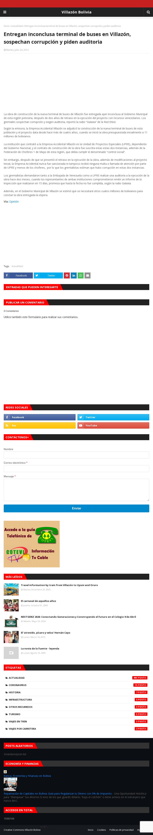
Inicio (6, 26)
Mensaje (9, 476)
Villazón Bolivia (77, 12)
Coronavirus (73, 685)
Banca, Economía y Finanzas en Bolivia (27, 776)
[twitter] (113, 417)
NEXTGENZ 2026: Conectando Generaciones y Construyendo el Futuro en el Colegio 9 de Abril (78, 616)
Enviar (76, 508)
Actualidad (17, 26)
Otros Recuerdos (73, 707)
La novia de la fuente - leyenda (40, 648)
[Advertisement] (76, 83)
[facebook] (40, 417)
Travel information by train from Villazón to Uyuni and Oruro (59, 585)
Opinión (14, 201)
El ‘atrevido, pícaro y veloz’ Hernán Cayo (45, 632)
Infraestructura (73, 699)
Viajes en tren (73, 721)
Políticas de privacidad (122, 829)
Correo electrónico (15, 462)
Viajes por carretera (73, 728)
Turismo (73, 714)
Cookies (101, 829)
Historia (73, 692)
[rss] (40, 425)
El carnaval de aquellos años (38, 601)
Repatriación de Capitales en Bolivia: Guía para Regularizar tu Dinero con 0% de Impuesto (58, 793)
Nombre (8, 449)
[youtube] (113, 425)
